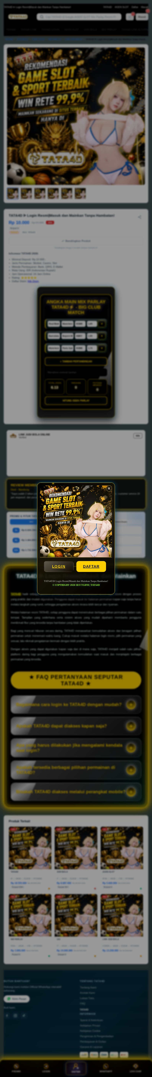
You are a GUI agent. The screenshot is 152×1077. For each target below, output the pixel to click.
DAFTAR (91, 566)
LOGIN (58, 566)
